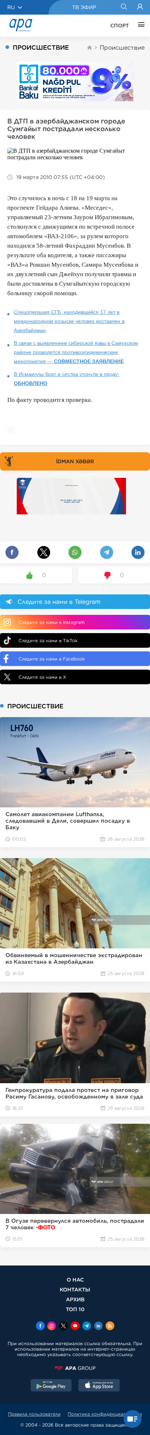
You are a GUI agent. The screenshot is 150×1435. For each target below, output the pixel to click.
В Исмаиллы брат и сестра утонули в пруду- (66, 378)
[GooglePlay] (51, 1386)
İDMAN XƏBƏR (75, 461)
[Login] (140, 7)
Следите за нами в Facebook (52, 659)
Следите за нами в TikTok (48, 640)
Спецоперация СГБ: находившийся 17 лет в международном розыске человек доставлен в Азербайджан (69, 321)
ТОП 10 (75, 1309)
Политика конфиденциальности (105, 1414)
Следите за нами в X (42, 677)
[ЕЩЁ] (139, 25)
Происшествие (122, 47)
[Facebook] (40, 1326)
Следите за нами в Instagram (51, 622)
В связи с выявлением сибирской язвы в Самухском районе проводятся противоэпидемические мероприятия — (76, 352)
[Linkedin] (98, 1326)
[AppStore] (99, 1386)
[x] (63, 1326)
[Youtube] (75, 1326)
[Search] (123, 7)
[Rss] (110, 1326)
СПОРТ (119, 25)
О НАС (75, 1279)
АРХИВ (75, 1299)
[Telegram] (86, 1326)
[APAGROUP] (75, 1368)
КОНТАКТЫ (75, 1289)
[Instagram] (51, 1326)
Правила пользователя (34, 1414)
